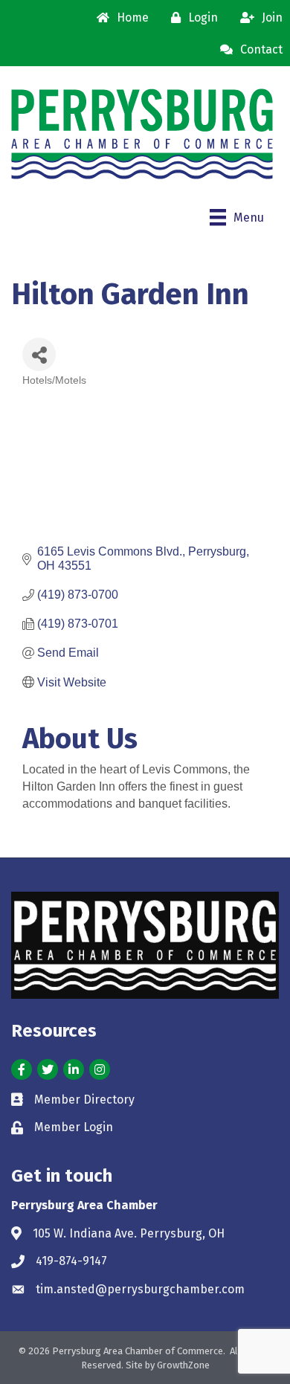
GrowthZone (183, 1365)
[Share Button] (39, 354)
